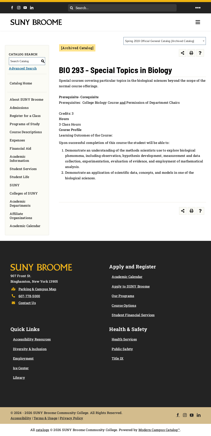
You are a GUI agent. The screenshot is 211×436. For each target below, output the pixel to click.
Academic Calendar (25, 226)
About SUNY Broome (26, 99)
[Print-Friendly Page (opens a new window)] (191, 53)
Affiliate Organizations (21, 215)
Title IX (117, 358)
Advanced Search (23, 68)
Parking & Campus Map (37, 289)
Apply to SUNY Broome (131, 286)
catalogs (42, 430)
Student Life (19, 177)
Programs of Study (25, 124)
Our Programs (123, 296)
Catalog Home (21, 83)
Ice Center (21, 368)
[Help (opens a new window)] (200, 53)
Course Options (124, 305)
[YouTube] (25, 7)
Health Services (124, 339)
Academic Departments (20, 203)
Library (19, 377)
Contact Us (27, 303)
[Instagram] (18, 7)
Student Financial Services (133, 315)
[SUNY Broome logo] (36, 21)
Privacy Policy (71, 418)
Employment (23, 358)
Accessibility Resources (32, 339)
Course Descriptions (26, 132)
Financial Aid (20, 148)
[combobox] (164, 41)
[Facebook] (12, 7)
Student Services (23, 169)
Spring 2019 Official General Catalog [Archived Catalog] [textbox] (159, 41)
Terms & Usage (45, 418)
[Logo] (41, 263)
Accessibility (21, 418)
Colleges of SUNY (24, 193)
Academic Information (19, 158)
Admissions (19, 107)
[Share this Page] (182, 53)
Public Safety (122, 349)
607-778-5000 (29, 296)
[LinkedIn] (31, 7)
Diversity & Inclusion (30, 349)
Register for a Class (25, 115)
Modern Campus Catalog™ (159, 430)
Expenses (17, 140)
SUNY (15, 185)
